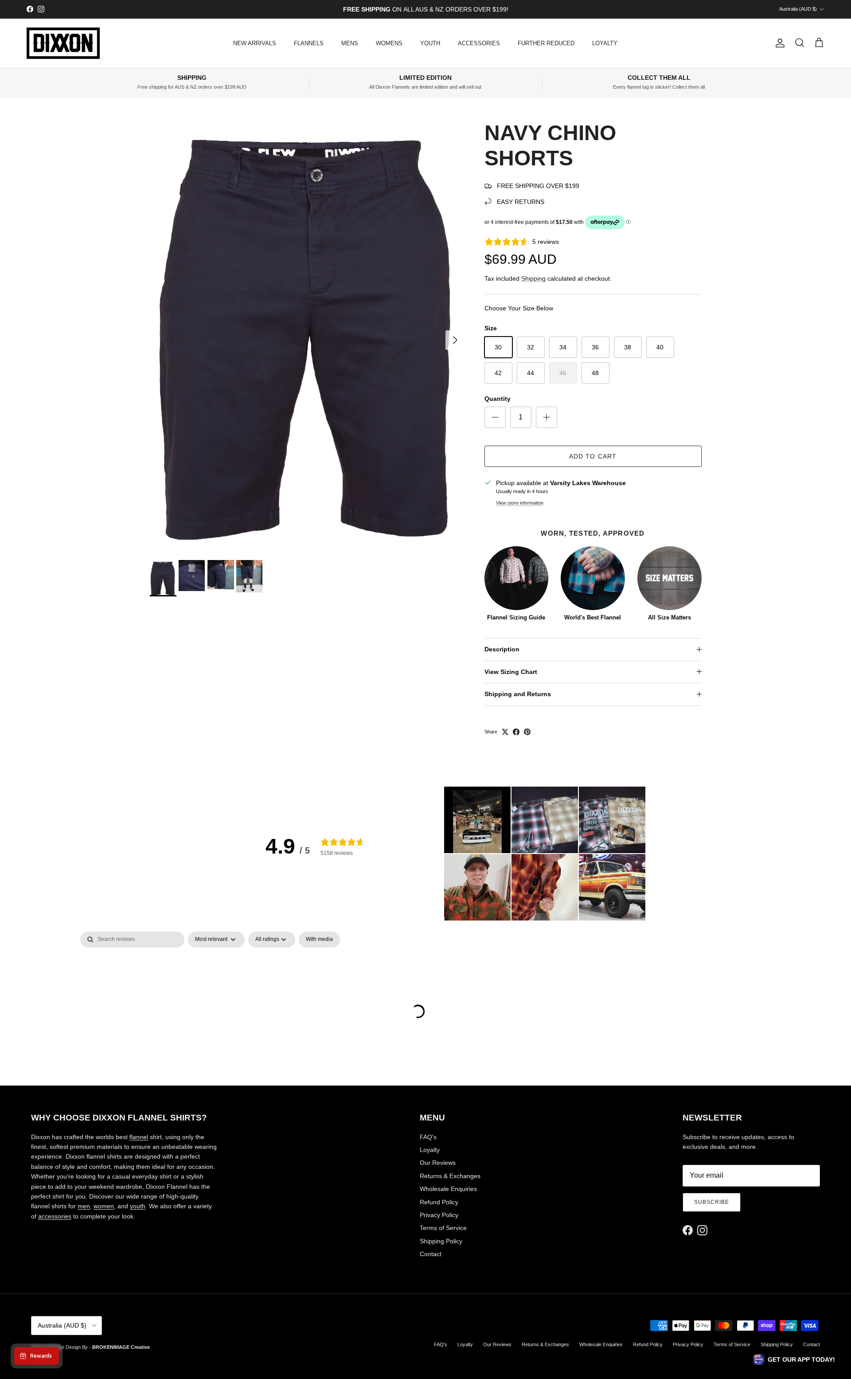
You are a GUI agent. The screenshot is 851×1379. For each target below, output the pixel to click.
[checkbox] (319, 940)
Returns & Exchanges (450, 1175)
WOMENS (389, 43)
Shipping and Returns (517, 693)
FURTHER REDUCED (546, 43)
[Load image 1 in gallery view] (307, 335)
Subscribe (711, 1202)
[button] (477, 820)
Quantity (497, 398)
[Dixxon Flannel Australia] (63, 43)
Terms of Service (443, 1227)
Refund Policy (439, 1202)
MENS (349, 43)
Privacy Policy (439, 1214)
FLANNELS (309, 43)
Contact (430, 1254)
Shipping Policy (441, 1241)
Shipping (533, 278)
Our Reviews (438, 1162)
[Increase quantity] (546, 417)
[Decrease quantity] (495, 417)
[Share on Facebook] (516, 732)
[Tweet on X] (505, 732)
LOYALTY (604, 43)
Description (501, 649)
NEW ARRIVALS (254, 43)
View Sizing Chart (510, 671)
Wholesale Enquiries (448, 1188)
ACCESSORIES (479, 43)
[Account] (778, 43)
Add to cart (593, 456)
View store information (519, 502)
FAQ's (428, 1136)
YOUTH (430, 43)
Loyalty (430, 1149)
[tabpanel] (425, 988)
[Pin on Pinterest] (527, 732)
